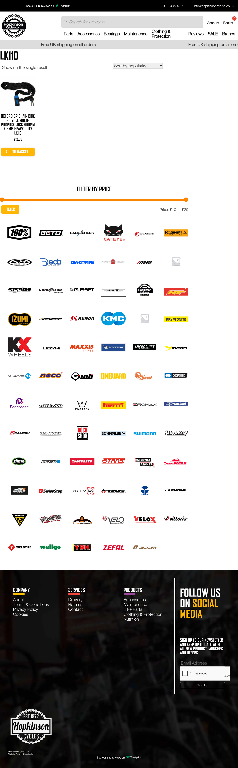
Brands (228, 33)
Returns (75, 604)
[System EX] (82, 489)
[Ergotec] (19, 289)
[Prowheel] (176, 403)
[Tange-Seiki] (145, 489)
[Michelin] (113, 346)
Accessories (89, 33)
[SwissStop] (51, 489)
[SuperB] (19, 489)
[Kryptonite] (176, 317)
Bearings (112, 33)
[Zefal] (113, 546)
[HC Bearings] (145, 289)
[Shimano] (145, 432)
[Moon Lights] (176, 346)
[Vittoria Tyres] (176, 518)
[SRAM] (82, 460)
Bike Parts (133, 609)
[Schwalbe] (113, 432)
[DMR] (145, 260)
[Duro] (176, 260)
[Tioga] (176, 489)
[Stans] (113, 460)
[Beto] (51, 232)
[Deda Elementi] (51, 260)
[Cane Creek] (82, 232)
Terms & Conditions (31, 604)
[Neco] (51, 375)
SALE (213, 33)
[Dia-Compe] (82, 260)
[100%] (19, 232)
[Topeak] (19, 518)
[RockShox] (82, 432)
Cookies (20, 614)
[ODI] (82, 375)
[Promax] (145, 403)
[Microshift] (145, 346)
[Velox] (145, 518)
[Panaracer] (19, 403)
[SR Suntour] (51, 460)
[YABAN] (82, 546)
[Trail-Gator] (51, 518)
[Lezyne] (51, 346)
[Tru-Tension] (82, 518)
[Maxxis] (82, 346)
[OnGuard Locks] (113, 375)
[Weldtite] (19, 546)
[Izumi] (19, 317)
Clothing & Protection (161, 34)
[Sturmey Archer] (145, 460)
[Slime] (19, 460)
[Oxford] (176, 375)
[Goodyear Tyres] (51, 289)
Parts (68, 33)
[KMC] (113, 317)
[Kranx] (145, 317)
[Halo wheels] (113, 289)
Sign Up (202, 685)
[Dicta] (113, 260)
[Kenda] (82, 317)
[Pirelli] (113, 403)
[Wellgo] (51, 546)
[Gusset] (82, 289)
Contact (75, 609)
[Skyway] (176, 432)
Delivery (75, 599)
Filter (10, 209)
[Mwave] (19, 375)
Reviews (196, 33)
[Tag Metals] (113, 489)
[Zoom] (145, 546)
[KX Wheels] (19, 346)
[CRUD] (19, 260)
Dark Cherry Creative (43, 754)
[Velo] (113, 518)
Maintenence (135, 33)
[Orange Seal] (145, 375)
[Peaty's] (82, 403)
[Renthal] (51, 432)
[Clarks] (145, 232)
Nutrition (131, 619)
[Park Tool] (51, 403)
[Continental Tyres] (176, 232)
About (18, 599)
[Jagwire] (51, 317)
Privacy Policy (25, 609)
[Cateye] (113, 232)
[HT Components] (176, 289)
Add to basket (17, 151)
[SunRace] (176, 460)
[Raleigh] (19, 432)
